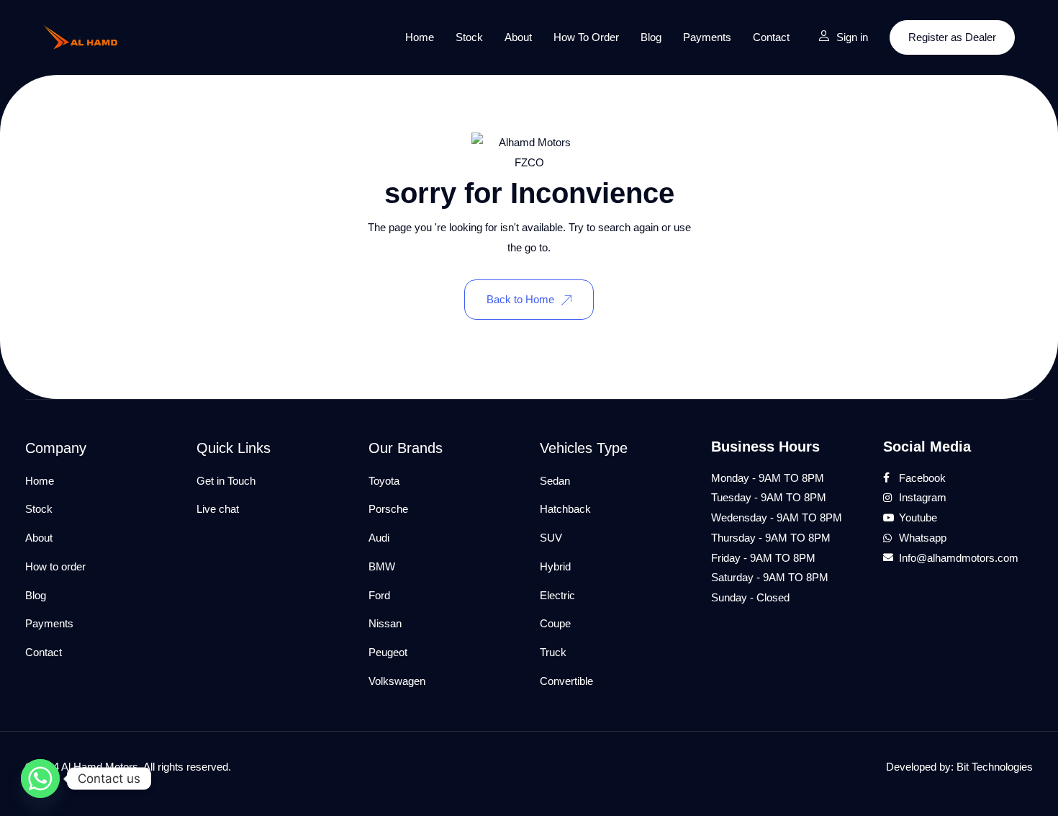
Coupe (555, 623)
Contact (771, 37)
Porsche (388, 509)
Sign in (852, 37)
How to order (586, 37)
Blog (651, 37)
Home (419, 37)
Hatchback (565, 509)
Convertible (566, 681)
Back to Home (520, 299)
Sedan (555, 481)
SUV (551, 538)
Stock (469, 37)
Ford (379, 595)
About (518, 37)
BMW (382, 566)
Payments (707, 37)
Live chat (217, 509)
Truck (553, 652)
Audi (379, 538)
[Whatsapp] (40, 778)
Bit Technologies (995, 767)
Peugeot (388, 652)
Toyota (384, 481)
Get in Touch (226, 481)
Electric (557, 595)
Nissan (385, 623)
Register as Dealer (952, 37)
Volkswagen (397, 681)
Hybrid (555, 566)
